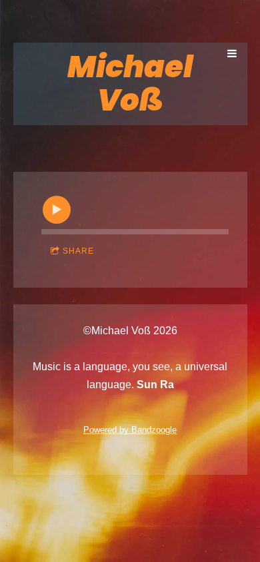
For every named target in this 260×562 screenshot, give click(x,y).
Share (78, 251)
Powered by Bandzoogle (130, 430)
